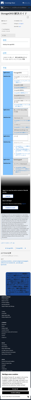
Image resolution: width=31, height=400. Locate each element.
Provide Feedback (5, 302)
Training (3, 311)
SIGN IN (8, 196)
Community (4, 313)
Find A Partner (4, 346)
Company (4, 322)
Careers (3, 335)
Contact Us (4, 337)
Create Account (10, 208)
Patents (3, 367)
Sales (3, 342)
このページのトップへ (7, 243)
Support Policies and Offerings (8, 306)
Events (3, 326)
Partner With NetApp (6, 348)
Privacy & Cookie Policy (7, 363)
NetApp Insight (5, 328)
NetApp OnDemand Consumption (9, 352)
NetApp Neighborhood (6, 317)
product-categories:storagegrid (20, 261)
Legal (3, 359)
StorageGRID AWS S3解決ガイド (21, 132)
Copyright (4, 365)
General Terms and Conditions (8, 361)
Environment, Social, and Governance (9, 331)
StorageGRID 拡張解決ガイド (20, 87)
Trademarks (4, 368)
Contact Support (5, 298)
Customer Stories (5, 330)
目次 (5, 35)
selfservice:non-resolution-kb (8, 263)
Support (24, 203)
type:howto (4, 264)
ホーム (7, 7)
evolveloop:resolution (6, 261)
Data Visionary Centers (6, 354)
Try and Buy (4, 344)
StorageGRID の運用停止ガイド (21, 93)
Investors (4, 333)
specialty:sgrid (19, 263)
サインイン (27, 3)
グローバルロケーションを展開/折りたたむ (29, 7)
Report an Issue (5, 300)
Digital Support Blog (6, 315)
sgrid (20, 26)
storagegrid (21, 23)
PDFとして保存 (28, 17)
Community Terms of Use (7, 370)
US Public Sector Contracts (7, 350)
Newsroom (4, 324)
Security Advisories (6, 304)
